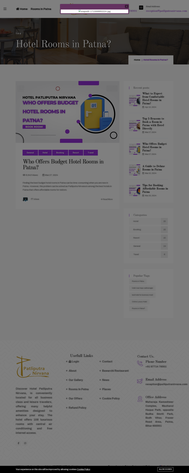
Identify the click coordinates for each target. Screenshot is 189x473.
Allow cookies (165, 469)
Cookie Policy (83, 469)
